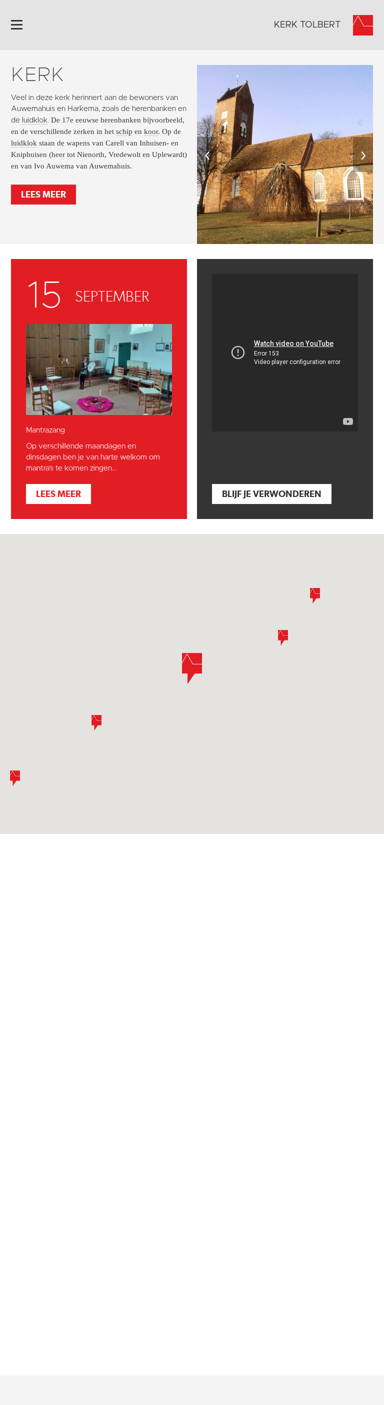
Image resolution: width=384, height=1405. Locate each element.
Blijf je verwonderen (272, 493)
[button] (315, 596)
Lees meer (43, 194)
